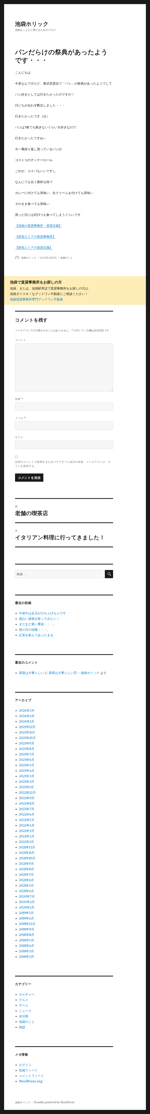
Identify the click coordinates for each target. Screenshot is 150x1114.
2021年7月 (26, 874)
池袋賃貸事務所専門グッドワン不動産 (36, 299)
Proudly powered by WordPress (54, 1102)
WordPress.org (30, 1081)
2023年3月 (26, 776)
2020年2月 (27, 902)
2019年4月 (26, 918)
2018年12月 (27, 924)
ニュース (25, 1011)
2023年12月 (27, 727)
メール (20, 418)
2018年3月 (26, 951)
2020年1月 (26, 907)
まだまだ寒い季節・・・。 (37, 624)
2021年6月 (26, 880)
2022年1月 (26, 842)
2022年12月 (27, 792)
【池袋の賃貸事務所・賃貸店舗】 (38, 226)
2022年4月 (27, 825)
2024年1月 (26, 721)
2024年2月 (27, 716)
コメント (20, 339)
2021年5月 (26, 885)
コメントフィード (31, 1076)
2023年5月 (26, 765)
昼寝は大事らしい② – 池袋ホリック (74, 673)
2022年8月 (27, 803)
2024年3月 (27, 710)
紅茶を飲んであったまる (36, 635)
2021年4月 (26, 891)
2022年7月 (26, 809)
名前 (19, 399)
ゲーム (23, 1005)
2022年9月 (27, 798)
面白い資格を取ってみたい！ (39, 619)
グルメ (23, 1000)
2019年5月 (26, 913)
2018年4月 (26, 946)
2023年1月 (26, 787)
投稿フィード (28, 1070)
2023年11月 (27, 732)
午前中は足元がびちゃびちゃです (42, 613)
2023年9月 (26, 743)
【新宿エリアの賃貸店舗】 (34, 247)
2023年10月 (27, 738)
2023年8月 (26, 749)
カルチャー (27, 994)
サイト (19, 437)
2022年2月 (26, 836)
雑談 (22, 1027)
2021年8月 (26, 869)
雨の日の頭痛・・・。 (34, 630)
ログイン (25, 1065)
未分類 (23, 1016)
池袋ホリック (32, 24)
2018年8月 (26, 935)
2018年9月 (26, 929)
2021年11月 (27, 853)
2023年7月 (26, 754)
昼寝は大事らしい (31, 673)
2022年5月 (26, 820)
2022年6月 (27, 814)
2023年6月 (26, 760)
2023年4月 (26, 771)
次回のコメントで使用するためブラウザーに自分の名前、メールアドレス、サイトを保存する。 (63, 463)
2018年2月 (26, 957)
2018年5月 (26, 940)
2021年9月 (26, 864)
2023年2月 (26, 781)
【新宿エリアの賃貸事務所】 (35, 237)
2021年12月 (27, 847)
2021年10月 (27, 858)
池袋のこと (66, 257)
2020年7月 (27, 896)
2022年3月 (26, 831)
